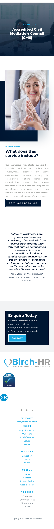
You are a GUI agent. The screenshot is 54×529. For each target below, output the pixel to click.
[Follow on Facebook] (21, 410)
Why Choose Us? (27, 430)
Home (27, 474)
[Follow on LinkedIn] (27, 410)
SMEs (27, 459)
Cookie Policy (27, 485)
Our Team (27, 434)
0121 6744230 (27, 418)
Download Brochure (23, 203)
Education (27, 456)
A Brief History (27, 437)
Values (27, 441)
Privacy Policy (27, 481)
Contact (17, 338)
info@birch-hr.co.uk (27, 421)
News (27, 444)
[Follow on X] (32, 410)
